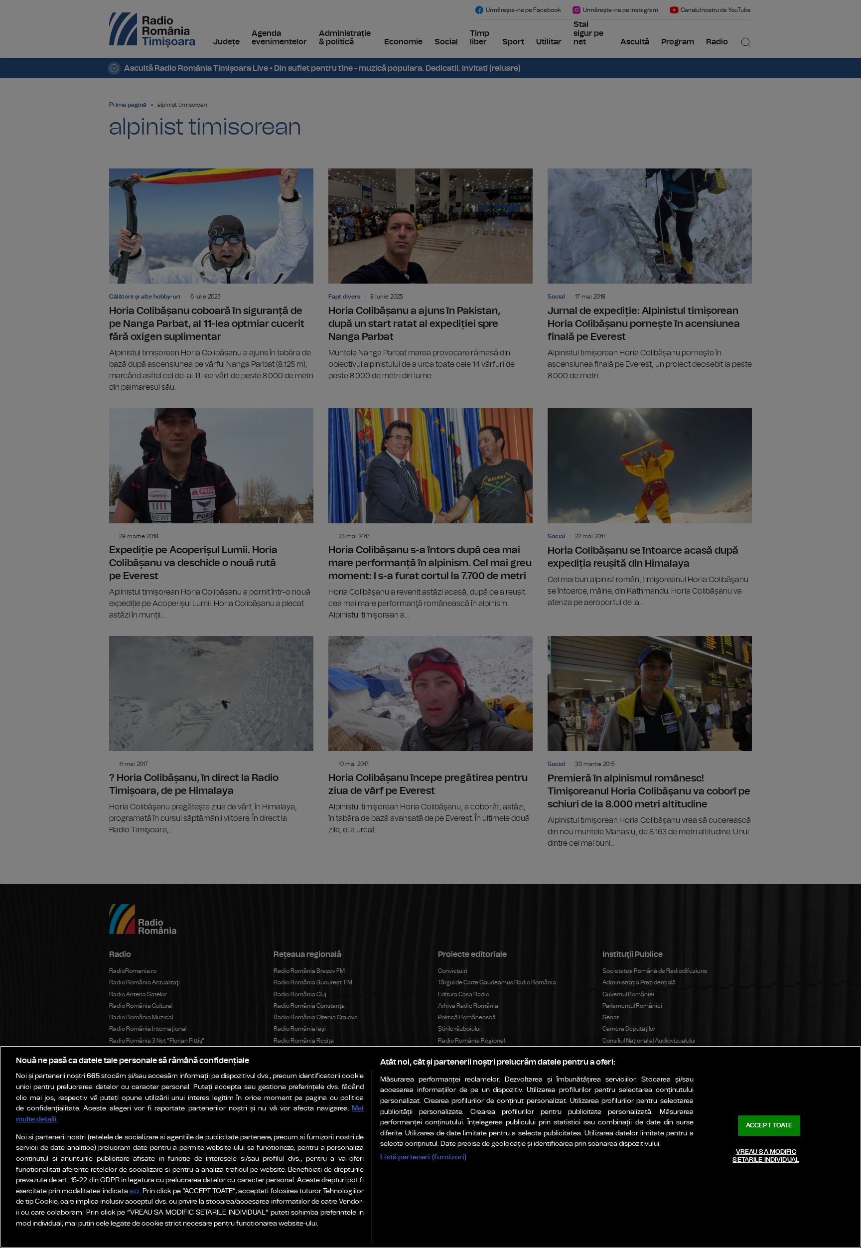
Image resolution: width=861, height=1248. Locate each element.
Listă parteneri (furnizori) (423, 1157)
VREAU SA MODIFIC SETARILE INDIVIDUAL (765, 1156)
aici (135, 1191)
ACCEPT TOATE (769, 1125)
